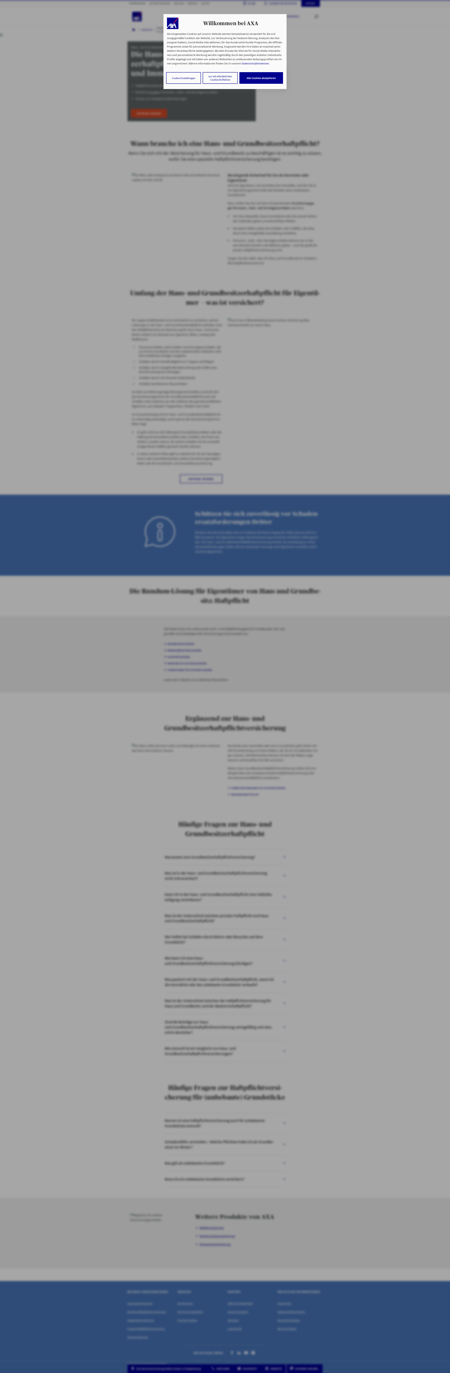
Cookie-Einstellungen (183, 78)
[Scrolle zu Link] (172, 23)
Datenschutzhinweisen (255, 63)
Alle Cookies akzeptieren (261, 78)
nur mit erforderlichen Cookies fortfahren (220, 78)
